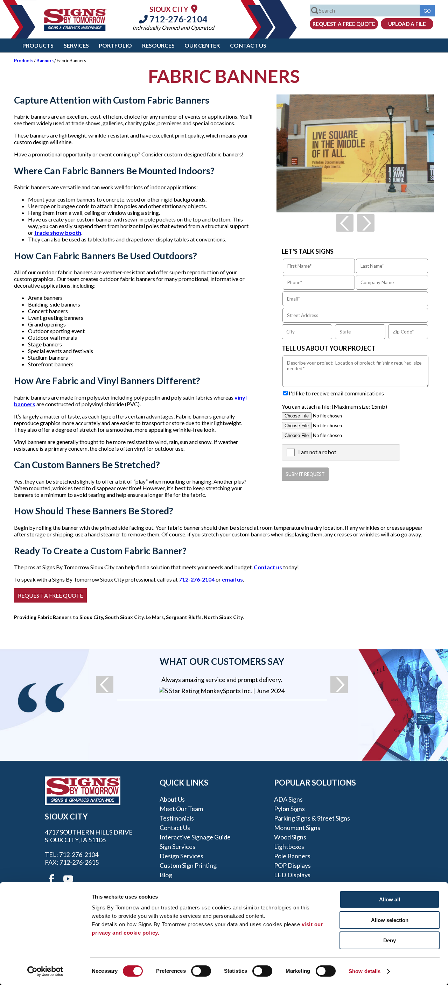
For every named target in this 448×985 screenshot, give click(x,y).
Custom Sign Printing (188, 865)
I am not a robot (317, 452)
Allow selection (389, 920)
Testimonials (177, 818)
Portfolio (115, 45)
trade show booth (57, 232)
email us (232, 579)
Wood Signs (290, 837)
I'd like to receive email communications (336, 393)
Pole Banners (292, 856)
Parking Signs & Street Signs (312, 818)
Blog (166, 875)
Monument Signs (297, 827)
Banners (45, 60)
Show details (364, 971)
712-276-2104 (178, 19)
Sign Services (177, 846)
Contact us (268, 567)
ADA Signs (288, 799)
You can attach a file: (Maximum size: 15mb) (334, 406)
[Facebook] (51, 879)
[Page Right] (365, 223)
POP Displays (292, 865)
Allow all (389, 899)
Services (76, 45)
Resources (158, 45)
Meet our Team (181, 808)
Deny (389, 940)
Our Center (202, 45)
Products (38, 45)
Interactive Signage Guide (195, 837)
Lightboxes (289, 846)
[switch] (201, 971)
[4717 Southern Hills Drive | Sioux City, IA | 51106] (194, 8)
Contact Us (248, 45)
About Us (172, 799)
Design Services (181, 856)
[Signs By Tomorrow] (75, 28)
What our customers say (222, 661)
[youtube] (67, 879)
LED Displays (292, 875)
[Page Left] (345, 223)
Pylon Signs (289, 808)
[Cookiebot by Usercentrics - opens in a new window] (45, 971)
